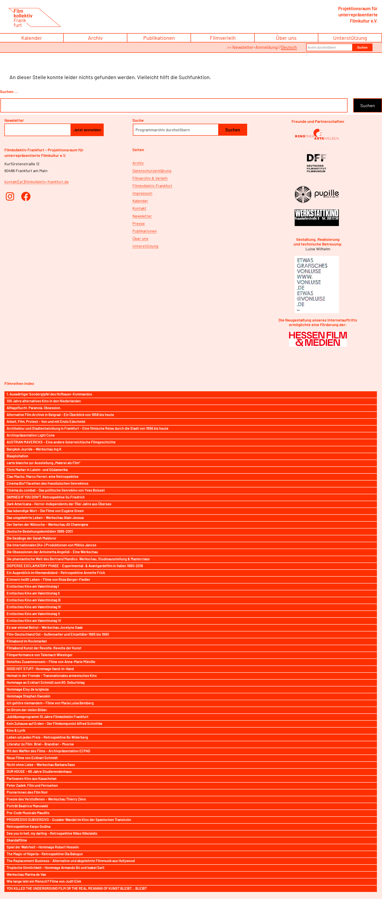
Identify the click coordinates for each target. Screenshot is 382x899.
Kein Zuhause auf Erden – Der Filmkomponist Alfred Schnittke (54, 723)
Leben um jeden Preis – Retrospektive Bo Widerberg (47, 737)
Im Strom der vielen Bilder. (27, 710)
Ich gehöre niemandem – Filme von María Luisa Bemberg (50, 703)
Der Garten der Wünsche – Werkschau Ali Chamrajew (47, 524)
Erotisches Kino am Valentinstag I (33, 586)
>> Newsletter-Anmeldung (252, 47)
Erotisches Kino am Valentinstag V (33, 614)
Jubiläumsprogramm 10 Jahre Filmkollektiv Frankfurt (47, 717)
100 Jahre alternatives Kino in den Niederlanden (44, 401)
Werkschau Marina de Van (26, 874)
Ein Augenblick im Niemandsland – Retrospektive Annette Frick (56, 572)
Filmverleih (223, 37)
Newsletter (142, 215)
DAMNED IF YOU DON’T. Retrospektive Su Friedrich (46, 497)
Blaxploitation (17, 456)
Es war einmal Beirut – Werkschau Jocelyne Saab (45, 627)
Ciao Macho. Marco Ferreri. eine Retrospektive (42, 476)
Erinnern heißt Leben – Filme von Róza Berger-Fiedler (48, 579)
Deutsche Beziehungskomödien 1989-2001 (40, 531)
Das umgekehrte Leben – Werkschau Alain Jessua (45, 517)
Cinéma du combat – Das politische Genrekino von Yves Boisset (56, 490)
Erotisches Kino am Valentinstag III (34, 600)
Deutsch (289, 47)
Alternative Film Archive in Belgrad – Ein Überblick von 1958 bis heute (60, 414)
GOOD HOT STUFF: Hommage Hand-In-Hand (40, 669)
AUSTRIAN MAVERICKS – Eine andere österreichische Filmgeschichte (61, 442)
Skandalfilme (17, 840)
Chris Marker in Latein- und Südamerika (37, 470)
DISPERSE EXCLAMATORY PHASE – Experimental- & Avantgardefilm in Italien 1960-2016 (75, 566)
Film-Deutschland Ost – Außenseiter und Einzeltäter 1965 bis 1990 (58, 634)
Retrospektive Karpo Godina (28, 826)
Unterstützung (350, 37)
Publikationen (159, 37)
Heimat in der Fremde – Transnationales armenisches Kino (52, 675)
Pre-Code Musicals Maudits (28, 813)
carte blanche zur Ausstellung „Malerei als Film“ (43, 463)
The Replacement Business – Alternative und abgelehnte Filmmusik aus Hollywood (71, 861)
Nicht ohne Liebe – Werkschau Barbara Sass (41, 764)
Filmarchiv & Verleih (150, 178)
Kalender (31, 37)
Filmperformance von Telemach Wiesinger (40, 655)
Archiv (95, 37)
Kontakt (139, 208)
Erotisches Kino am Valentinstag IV (34, 607)
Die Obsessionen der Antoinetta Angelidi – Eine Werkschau (52, 552)
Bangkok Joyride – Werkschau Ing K (34, 449)
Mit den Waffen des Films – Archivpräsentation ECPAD (48, 751)
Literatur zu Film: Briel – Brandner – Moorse (40, 744)
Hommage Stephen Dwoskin (28, 696)
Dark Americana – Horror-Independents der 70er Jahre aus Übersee (59, 504)
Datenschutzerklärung (151, 170)
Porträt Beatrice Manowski (27, 806)
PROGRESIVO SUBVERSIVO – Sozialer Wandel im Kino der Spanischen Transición (69, 819)
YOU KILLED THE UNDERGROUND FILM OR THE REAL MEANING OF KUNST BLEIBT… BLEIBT (77, 888)
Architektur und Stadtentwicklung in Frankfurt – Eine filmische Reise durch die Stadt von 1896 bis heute (87, 428)
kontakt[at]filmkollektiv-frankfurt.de (36, 181)
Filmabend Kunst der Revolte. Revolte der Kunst (44, 648)
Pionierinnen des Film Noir (27, 792)
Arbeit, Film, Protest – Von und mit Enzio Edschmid (46, 421)
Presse (138, 223)
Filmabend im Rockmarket (27, 641)
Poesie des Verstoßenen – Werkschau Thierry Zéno (46, 799)
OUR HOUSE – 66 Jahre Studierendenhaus (39, 771)
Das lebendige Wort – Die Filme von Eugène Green (45, 511)
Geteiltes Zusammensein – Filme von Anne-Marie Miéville (51, 662)
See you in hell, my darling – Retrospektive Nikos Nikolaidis (52, 833)
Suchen (362, 47)
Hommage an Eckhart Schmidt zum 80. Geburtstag (46, 682)
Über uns (286, 37)
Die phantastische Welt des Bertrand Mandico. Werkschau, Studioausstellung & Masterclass (78, 559)
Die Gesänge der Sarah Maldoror (31, 538)
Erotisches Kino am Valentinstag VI (34, 620)
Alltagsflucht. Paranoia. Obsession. (34, 408)
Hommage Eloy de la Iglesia (28, 689)
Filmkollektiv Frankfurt (152, 185)
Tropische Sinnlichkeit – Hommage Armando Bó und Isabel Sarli (55, 867)
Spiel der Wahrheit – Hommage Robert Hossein (43, 847)
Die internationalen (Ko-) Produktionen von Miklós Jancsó (51, 545)
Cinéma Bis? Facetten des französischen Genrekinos (47, 483)
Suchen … (9, 91)
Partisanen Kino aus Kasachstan (32, 778)
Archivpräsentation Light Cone (31, 435)
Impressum (142, 193)
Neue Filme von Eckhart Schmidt (32, 758)
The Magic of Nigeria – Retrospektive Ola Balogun (45, 854)
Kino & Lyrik (16, 730)
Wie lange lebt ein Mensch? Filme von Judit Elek (44, 881)
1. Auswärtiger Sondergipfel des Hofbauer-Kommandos (49, 394)
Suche (138, 120)
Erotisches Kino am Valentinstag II (33, 593)
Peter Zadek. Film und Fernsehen (32, 785)
